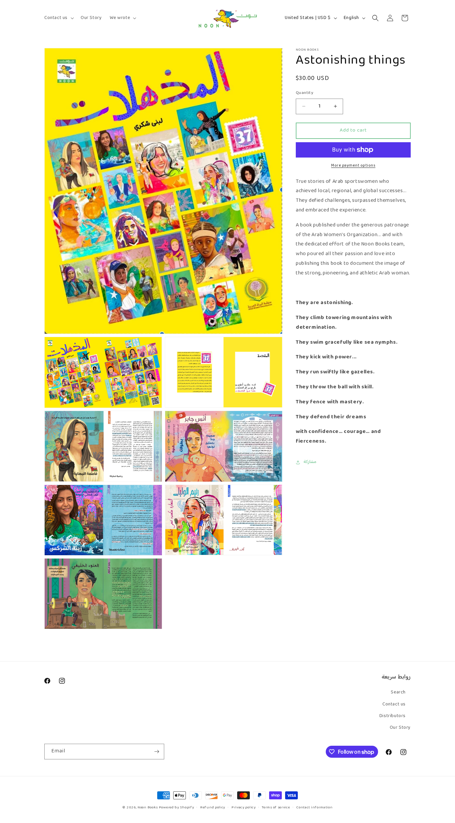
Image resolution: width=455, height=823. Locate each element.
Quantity (304, 93)
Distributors (392, 716)
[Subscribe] (156, 751)
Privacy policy (243, 808)
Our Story (400, 728)
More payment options (353, 166)
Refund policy (212, 808)
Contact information (314, 808)
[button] (58, 18)
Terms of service (276, 808)
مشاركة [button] (309, 462)
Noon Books (148, 807)
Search (398, 692)
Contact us (394, 704)
